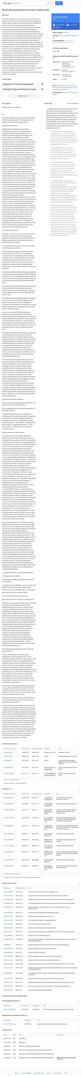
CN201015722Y (8, 916)
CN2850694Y (8, 760)
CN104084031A (8, 964)
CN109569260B (8, 903)
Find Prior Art (73, 25)
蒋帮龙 (61, 35)
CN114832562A (8, 860)
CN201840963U (8, 973)
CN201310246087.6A (10, 1009)
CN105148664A (8, 803)
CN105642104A (8, 907)
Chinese (66, 32)
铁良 (73, 35)
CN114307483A (8, 846)
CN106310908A (8, 810)
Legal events (57, 87)
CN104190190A (8, 912)
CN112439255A (8, 839)
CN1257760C (7, 931)
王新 (64, 35)
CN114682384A (8, 852)
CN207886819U (8, 948)
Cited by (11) (72, 85)
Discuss (55, 94)
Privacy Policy (57, 1073)
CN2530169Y (8, 756)
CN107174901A (8, 817)
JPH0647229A (8, 752)
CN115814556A (8, 866)
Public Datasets (39, 1073)
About (17, 1073)
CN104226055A (8, 892)
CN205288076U (8, 986)
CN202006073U (8, 767)
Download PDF (60, 25)
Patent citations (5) (61, 85)
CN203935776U (8, 982)
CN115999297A (8, 924)
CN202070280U (8, 773)
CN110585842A (8, 825)
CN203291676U (8, 928)
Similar (57, 27)
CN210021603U (8, 990)
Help (65, 1073)
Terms (48, 1073)
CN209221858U (8, 939)
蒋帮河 (69, 35)
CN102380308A (8, 899)
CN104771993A (8, 797)
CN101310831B (8, 895)
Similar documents (67, 87)
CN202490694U (8, 952)
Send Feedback (26, 1073)
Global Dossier (73, 92)
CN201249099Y (8, 978)
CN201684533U (8, 935)
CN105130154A (8, 967)
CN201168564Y (8, 956)
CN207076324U (8, 960)
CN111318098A (8, 833)
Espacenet (65, 92)
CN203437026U (8, 920)
